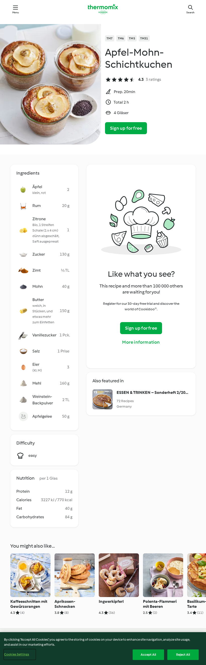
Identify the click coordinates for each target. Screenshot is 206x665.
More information (141, 342)
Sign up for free (126, 128)
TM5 (132, 38)
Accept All (148, 654)
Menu (15, 12)
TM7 (110, 38)
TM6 (121, 38)
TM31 (144, 38)
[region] (103, 648)
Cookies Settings (16, 654)
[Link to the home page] (103, 9)
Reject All (183, 654)
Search (190, 12)
